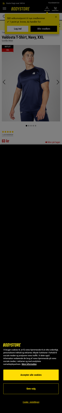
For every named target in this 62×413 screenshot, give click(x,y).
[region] (31, 278)
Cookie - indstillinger (31, 402)
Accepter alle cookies (31, 374)
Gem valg (31, 388)
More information (29, 364)
